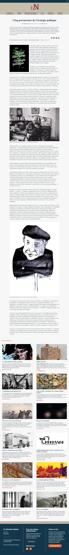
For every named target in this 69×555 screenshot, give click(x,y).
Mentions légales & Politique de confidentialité (12, 540)
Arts (42, 13)
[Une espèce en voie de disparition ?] (17, 470)
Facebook (54, 38)
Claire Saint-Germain (8, 487)
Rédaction (6, 533)
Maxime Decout (7, 399)
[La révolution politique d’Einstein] (52, 470)
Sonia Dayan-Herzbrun (43, 518)
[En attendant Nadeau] (34, 7)
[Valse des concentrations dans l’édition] (17, 440)
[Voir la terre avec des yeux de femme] (17, 411)
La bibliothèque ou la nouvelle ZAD (11, 391)
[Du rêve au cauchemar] (52, 499)
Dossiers (50, 13)
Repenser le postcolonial (43, 421)
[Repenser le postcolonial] (52, 411)
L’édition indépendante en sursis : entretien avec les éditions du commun (50, 451)
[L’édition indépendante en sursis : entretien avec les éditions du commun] (52, 440)
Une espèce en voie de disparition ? (11, 480)
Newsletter (56, 38)
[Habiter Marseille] (52, 352)
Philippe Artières (41, 370)
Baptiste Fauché (41, 459)
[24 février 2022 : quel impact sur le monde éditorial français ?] (52, 381)
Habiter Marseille (41, 362)
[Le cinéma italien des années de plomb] (17, 352)
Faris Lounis (40, 428)
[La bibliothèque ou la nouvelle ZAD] (17, 381)
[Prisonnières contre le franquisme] (17, 499)
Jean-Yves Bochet (7, 369)
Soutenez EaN (55, 546)
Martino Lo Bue (41, 489)
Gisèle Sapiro (6, 459)
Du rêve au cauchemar (42, 509)
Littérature (9, 13)
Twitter (52, 38)
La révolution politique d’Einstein (45, 480)
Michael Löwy (27, 23)
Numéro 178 (44, 23)
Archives (60, 13)
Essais (19, 13)
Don (58, 38)
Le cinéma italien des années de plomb (12, 362)
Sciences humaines (30, 13)
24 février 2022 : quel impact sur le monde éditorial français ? (50, 391)
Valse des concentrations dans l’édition (12, 450)
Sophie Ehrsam (7, 429)
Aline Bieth (40, 400)
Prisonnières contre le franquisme (11, 509)
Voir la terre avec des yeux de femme (11, 421)
